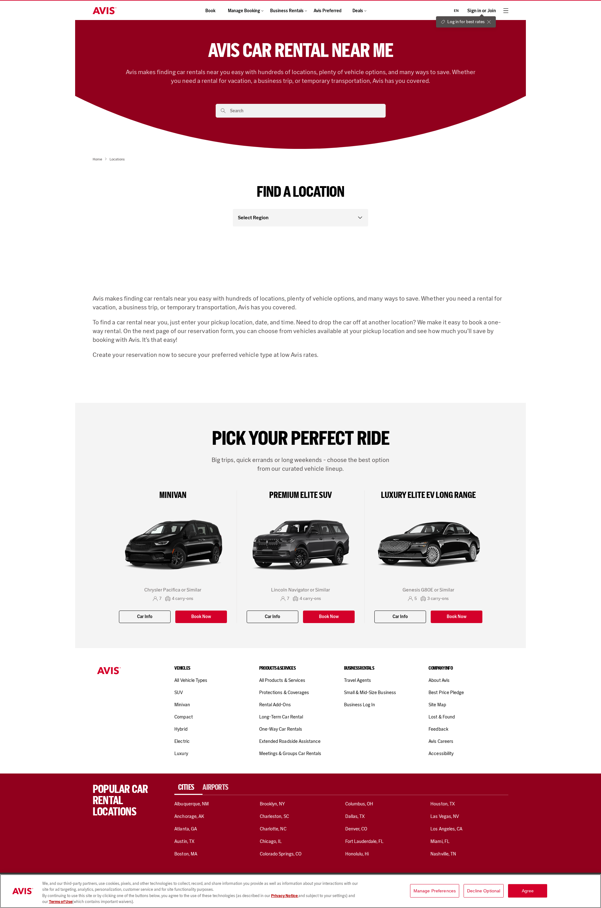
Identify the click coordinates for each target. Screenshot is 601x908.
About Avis (439, 680)
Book (210, 10)
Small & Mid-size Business (370, 692)
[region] (300, 891)
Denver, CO (356, 829)
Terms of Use (60, 901)
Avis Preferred (328, 10)
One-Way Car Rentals (280, 729)
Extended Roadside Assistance (290, 741)
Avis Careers (441, 741)
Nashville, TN (443, 854)
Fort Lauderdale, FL (364, 841)
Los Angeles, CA (446, 829)
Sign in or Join (481, 10)
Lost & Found (442, 717)
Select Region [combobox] (253, 218)
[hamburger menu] (505, 10)
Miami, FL (439, 841)
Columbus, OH (359, 804)
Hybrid (180, 729)
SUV (178, 692)
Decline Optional (483, 890)
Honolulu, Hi (357, 854)
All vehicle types (190, 680)
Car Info (144, 616)
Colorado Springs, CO (280, 854)
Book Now (201, 616)
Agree (528, 890)
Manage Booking (244, 10)
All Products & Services (282, 680)
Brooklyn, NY (272, 804)
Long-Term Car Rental (281, 717)
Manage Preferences (435, 890)
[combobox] (305, 110)
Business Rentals (287, 10)
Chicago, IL (271, 841)
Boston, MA (185, 854)
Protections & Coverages (284, 692)
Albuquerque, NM (191, 804)
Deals (357, 10)
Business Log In (359, 705)
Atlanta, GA (185, 829)
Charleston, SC (274, 816)
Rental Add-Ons (275, 705)
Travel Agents (357, 680)
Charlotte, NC (273, 829)
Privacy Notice (284, 895)
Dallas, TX (355, 816)
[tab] (188, 787)
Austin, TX (184, 841)
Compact (183, 717)
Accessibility (441, 753)
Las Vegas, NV (444, 816)
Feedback (438, 729)
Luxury (181, 753)
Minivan (182, 705)
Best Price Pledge (446, 692)
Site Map (437, 705)
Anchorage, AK (189, 816)
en (456, 10)
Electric (181, 741)
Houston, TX (442, 804)
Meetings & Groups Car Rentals (290, 753)
